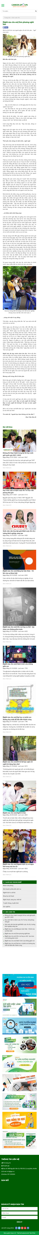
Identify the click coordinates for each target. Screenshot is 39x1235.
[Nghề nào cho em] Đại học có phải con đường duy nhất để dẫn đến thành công (20, 944)
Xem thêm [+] (7, 468)
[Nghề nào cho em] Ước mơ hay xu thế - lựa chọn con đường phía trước (19, 937)
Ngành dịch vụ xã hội (9, 892)
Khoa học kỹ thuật (8, 896)
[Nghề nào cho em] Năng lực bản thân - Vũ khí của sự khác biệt (20, 930)
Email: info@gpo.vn (8, 1171)
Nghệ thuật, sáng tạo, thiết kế (12, 899)
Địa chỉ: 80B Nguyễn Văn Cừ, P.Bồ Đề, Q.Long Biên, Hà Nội (20, 1168)
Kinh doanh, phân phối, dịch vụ (12, 889)
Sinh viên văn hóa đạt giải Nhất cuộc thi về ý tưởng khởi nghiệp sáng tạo (20, 925)
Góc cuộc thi (16, 17)
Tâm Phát (32, 1233)
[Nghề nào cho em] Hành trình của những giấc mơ (20, 941)
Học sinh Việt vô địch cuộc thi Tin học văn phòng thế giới (19, 921)
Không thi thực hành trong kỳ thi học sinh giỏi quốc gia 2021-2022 (20, 916)
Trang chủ (7, 17)
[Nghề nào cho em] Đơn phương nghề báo (17, 933)
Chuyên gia (5, 1165)
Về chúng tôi (7, 1163)
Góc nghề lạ (6, 906)
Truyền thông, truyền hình (11, 903)
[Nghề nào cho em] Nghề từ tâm (14, 813)
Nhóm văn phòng (8, 885)
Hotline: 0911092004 (8, 1174)
